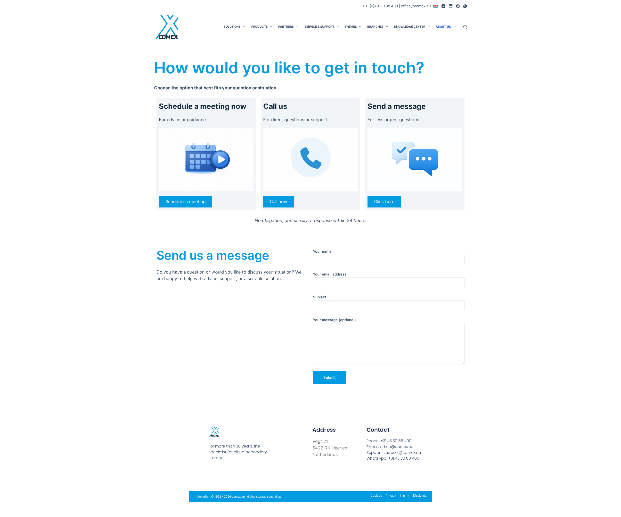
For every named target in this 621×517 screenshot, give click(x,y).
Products (259, 26)
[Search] (465, 27)
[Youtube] (222, 476)
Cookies (376, 495)
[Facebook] (458, 6)
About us (443, 26)
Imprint (404, 495)
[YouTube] (443, 6)
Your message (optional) (334, 320)
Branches (375, 26)
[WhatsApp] (465, 6)
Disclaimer (420, 495)
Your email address (329, 274)
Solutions (232, 26)
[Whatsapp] (242, 476)
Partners (286, 26)
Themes (351, 26)
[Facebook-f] (211, 476)
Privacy (391, 495)
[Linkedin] (232, 476)
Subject (320, 297)
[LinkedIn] (450, 6)
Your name (322, 251)
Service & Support (319, 26)
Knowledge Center (409, 26)
